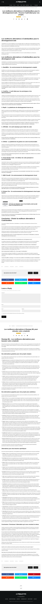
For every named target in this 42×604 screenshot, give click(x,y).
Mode (24, 5)
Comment (3, 292)
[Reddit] (21, 596)
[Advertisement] (21, 29)
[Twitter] (19, 596)
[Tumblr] (24, 596)
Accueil (10, 5)
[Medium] (23, 596)
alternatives (7, 266)
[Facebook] (17, 596)
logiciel (17, 266)
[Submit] (21, 335)
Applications (18, 16)
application (12, 266)
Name (3, 304)
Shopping (27, 5)
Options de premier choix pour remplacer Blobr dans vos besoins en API (23, 204)
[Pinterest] (20, 596)
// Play (18, 5)
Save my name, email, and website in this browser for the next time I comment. (13, 313)
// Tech (14, 5)
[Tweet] (16, 335)
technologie (21, 266)
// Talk (31, 5)
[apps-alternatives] (5, 204)
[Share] (13, 335)
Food (21, 5)
